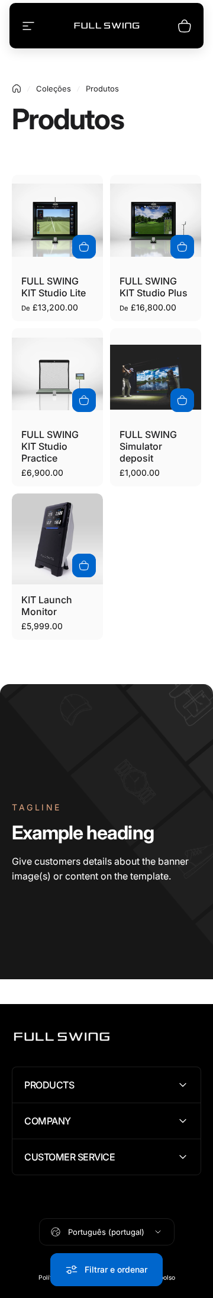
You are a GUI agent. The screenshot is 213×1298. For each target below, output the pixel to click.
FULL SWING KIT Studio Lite (53, 287)
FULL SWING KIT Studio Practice (50, 446)
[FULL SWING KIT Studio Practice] (57, 373)
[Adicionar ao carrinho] (84, 400)
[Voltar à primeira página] (16, 88)
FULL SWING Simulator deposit (148, 446)
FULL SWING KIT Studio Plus (154, 287)
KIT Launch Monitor (46, 605)
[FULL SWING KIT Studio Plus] (155, 220)
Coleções (53, 88)
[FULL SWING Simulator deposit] (155, 373)
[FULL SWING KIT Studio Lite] (57, 220)
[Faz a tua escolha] (84, 247)
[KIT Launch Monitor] (57, 538)
